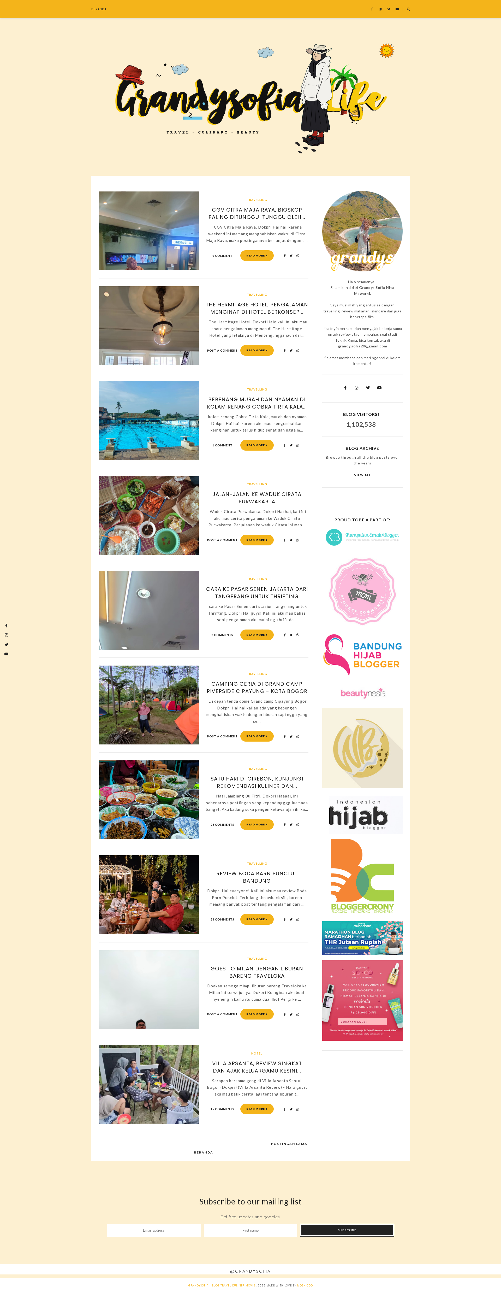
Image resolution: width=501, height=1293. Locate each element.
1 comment (222, 255)
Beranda (98, 9)
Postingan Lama (289, 1144)
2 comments (222, 635)
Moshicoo (305, 1286)
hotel (257, 1053)
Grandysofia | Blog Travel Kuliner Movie (221, 1286)
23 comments (222, 824)
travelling (257, 199)
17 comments (222, 1109)
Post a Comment (222, 350)
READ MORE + (257, 255)
